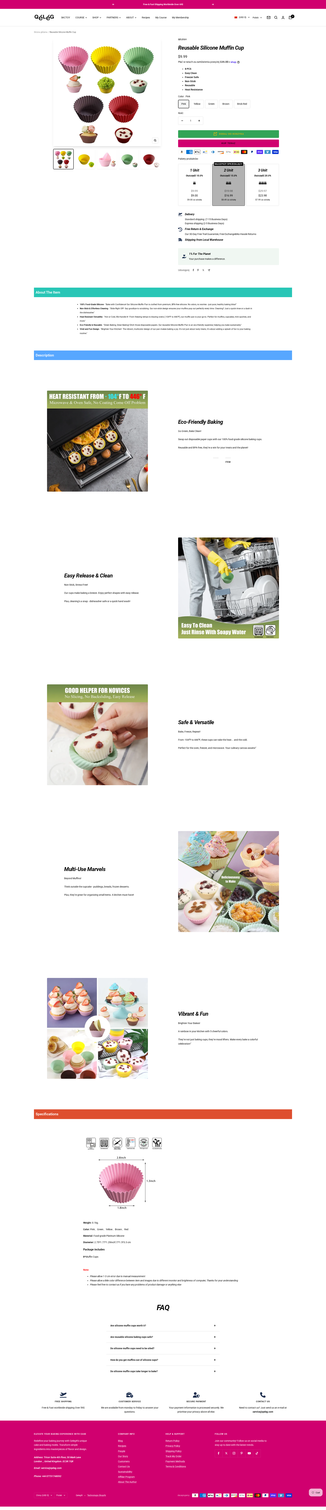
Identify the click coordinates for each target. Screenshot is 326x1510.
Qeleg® (182, 39)
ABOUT (130, 17)
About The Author (127, 1482)
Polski (256, 17)
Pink (183, 104)
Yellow (197, 104)
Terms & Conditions (176, 1466)
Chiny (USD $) (42, 1495)
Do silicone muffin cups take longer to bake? (134, 1371)
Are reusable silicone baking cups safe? (131, 1337)
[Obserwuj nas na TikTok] (257, 1453)
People (121, 1451)
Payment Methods (175, 1461)
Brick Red (242, 104)
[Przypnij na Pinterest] (198, 270)
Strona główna (40, 32)
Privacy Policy (173, 1446)
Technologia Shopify (96, 1495)
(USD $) (242, 17)
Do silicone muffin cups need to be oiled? (132, 1348)
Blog (120, 1440)
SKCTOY (65, 17)
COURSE (80, 17)
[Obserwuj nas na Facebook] (218, 1453)
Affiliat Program (126, 1476)
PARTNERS (113, 17)
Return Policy (172, 1440)
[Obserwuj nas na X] (226, 1453)
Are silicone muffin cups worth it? (128, 1325)
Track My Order (174, 1456)
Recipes (146, 17)
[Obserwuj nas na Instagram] (234, 1453)
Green (211, 104)
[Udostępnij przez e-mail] (209, 270)
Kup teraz (229, 143)
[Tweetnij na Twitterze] (203, 270)
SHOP (95, 17)
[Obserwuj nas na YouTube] (249, 1453)
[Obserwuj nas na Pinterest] (241, 1453)
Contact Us (124, 1466)
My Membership (180, 17)
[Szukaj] (275, 17)
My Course (161, 17)
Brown (225, 104)
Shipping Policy (174, 1451)
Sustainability (125, 1471)
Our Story (123, 1456)
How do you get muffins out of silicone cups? (134, 1360)
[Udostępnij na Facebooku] (193, 270)
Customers (124, 1461)
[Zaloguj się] (283, 17)
